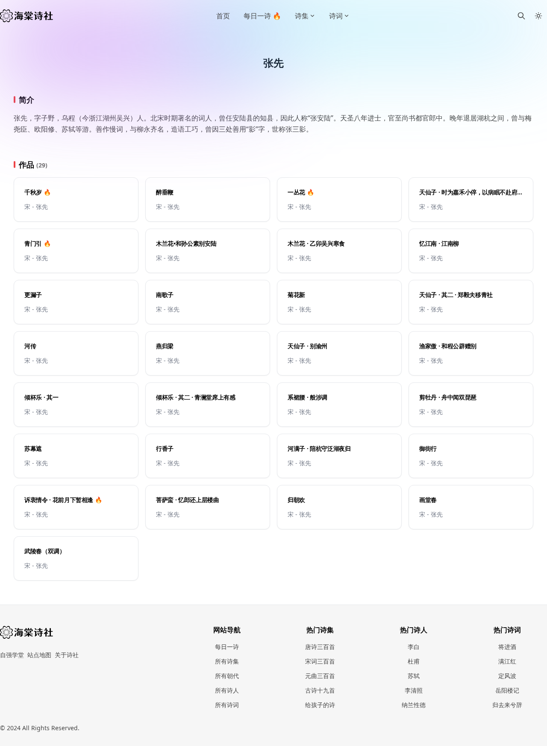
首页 (223, 16)
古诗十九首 (320, 690)
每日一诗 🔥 (262, 16)
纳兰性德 (414, 705)
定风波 (507, 676)
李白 (414, 647)
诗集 (302, 16)
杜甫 (414, 661)
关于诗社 (67, 655)
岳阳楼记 (507, 690)
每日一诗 (227, 647)
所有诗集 (227, 661)
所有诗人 (227, 690)
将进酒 (507, 647)
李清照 (414, 690)
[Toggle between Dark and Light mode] (538, 15)
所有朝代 (227, 676)
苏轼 (414, 676)
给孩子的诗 (320, 705)
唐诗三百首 (320, 647)
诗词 (336, 16)
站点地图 (39, 655)
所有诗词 (227, 705)
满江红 (507, 661)
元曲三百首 (320, 676)
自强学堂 (12, 655)
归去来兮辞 (507, 705)
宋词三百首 (320, 661)
